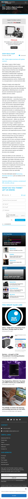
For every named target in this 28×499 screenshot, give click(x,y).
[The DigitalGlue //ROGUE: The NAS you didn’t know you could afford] (14, 369)
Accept (14, 495)
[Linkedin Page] (17, 420)
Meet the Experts (5, 444)
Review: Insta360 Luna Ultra (16, 250)
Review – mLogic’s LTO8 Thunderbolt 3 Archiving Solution (13, 355)
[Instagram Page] (14, 420)
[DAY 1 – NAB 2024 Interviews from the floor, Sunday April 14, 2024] (14, 316)
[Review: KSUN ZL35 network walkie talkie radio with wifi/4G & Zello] (6, 255)
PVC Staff (10, 331)
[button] (26, 488)
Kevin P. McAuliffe (12, 357)
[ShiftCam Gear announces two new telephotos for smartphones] (6, 295)
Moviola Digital (5, 464)
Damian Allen (11, 384)
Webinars (3, 446)
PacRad (3, 458)
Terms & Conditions (19, 480)
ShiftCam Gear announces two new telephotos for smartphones (17, 297)
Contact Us (4, 449)
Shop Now (14, 47)
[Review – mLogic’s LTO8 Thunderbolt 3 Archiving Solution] (14, 343)
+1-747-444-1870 (6, 428)
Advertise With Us (5, 438)
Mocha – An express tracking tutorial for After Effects (16, 290)
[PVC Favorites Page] (24, 234)
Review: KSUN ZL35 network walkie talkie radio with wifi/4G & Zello (16, 257)
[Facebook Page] (8, 420)
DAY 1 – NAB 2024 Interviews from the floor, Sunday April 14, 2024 (13, 328)
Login (24, 195)
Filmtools (3, 455)
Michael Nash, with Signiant (15, 411)
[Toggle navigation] (25, 2)
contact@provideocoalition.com (11, 431)
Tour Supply (4, 460)
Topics (2, 442)
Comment (23, 55)
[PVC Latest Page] (24, 268)
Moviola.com (4, 462)
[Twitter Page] (11, 420)
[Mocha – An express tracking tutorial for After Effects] (6, 289)
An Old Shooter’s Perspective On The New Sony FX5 (16, 284)
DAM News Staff (8, 54)
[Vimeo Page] (20, 420)
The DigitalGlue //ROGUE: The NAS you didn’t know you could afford (13, 381)
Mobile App (4, 440)
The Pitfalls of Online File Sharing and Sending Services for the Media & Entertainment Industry (14, 409)
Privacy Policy (3, 481)
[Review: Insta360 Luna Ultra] (6, 249)
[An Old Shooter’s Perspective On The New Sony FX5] (6, 283)
